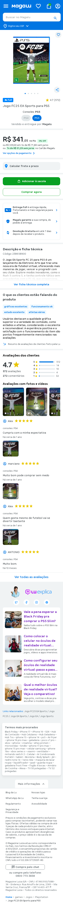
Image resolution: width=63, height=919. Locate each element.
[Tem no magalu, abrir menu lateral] (6, 6)
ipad (32, 763)
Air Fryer (52, 737)
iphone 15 (21, 737)
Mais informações (29, 784)
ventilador (42, 751)
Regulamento (13, 804)
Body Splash (43, 757)
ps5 (43, 737)
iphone (16, 743)
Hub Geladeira (47, 734)
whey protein (41, 743)
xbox (7, 743)
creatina (27, 743)
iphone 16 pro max (17, 740)
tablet (19, 757)
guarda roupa (44, 763)
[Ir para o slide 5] (37, 93)
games (19, 897)
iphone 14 (34, 737)
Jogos (29, 897)
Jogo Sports (47, 716)
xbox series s (18, 751)
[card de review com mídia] (13, 402)
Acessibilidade (39, 804)
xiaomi (31, 751)
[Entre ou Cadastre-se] (58, 6)
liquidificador (21, 763)
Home (9, 897)
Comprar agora (31, 192)
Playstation (41, 897)
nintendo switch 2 (15, 754)
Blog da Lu (11, 792)
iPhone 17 (25, 732)
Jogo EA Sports (18, 716)
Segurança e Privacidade (12, 811)
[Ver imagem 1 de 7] (31, 60)
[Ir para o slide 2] (28, 93)
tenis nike (28, 760)
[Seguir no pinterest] (47, 602)
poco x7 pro (48, 740)
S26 (47, 732)
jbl (53, 757)
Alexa (22, 768)
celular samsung (36, 748)
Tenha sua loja (39, 798)
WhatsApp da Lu (15, 798)
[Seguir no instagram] (37, 602)
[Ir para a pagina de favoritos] (38, 6)
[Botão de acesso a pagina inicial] (21, 6)
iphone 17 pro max (39, 746)
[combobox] (32, 17)
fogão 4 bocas (37, 765)
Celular (31, 754)
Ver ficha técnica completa (31, 284)
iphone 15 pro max (15, 748)
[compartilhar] (57, 90)
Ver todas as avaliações (31, 577)
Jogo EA (33, 716)
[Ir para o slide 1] (25, 93)
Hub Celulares (29, 734)
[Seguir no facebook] (26, 602)
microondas (11, 746)
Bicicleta (29, 757)
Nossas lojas (38, 792)
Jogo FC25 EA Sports (35, 711)
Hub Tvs (9, 737)
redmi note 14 (12, 760)
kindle (23, 746)
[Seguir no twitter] (16, 602)
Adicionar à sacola (34, 181)
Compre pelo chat (27, 867)
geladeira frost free (16, 765)
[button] (55, 18)
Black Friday (11, 732)
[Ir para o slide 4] (34, 93)
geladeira (34, 740)
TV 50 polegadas (37, 768)
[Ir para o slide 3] (31, 93)
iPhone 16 (38, 732)
